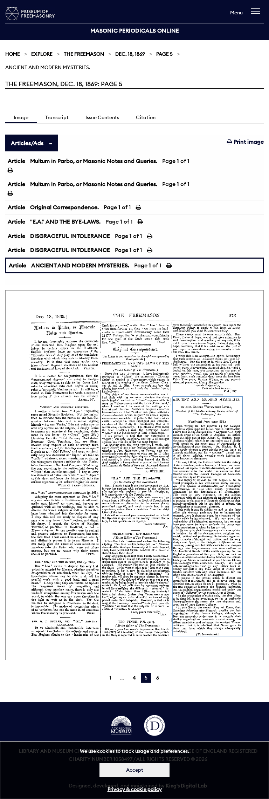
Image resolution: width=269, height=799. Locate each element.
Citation (146, 117)
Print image (248, 141)
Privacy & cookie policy (135, 789)
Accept (134, 770)
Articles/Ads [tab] (27, 142)
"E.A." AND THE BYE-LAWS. (65, 221)
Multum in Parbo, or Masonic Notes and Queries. (93, 160)
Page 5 (164, 54)
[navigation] (257, 14)
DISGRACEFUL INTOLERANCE (70, 235)
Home (12, 54)
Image (21, 117)
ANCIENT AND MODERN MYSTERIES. (80, 265)
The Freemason (84, 54)
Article (16, 160)
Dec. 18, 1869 (130, 54)
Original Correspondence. (64, 207)
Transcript (57, 117)
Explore (42, 54)
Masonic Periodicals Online (134, 30)
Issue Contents (102, 117)
